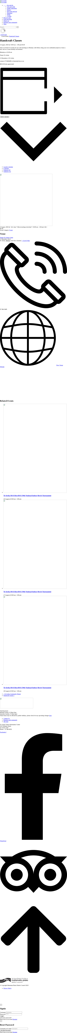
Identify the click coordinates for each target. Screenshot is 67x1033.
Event (11, 230)
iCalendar (6, 168)
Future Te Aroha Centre (6, 237)
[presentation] (35, 492)
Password (2, 1014)
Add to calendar (5, 117)
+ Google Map (25, 240)
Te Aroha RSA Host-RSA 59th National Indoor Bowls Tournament (27, 496)
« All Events (3, 34)
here (50, 715)
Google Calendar (8, 167)
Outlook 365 (6, 170)
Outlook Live (7, 171)
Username (3, 1012)
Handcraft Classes (8, 695)
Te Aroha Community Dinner (12, 694)
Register (15, 1019)
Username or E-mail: (5, 1028)
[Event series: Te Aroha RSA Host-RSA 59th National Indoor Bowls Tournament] (22, 499)
